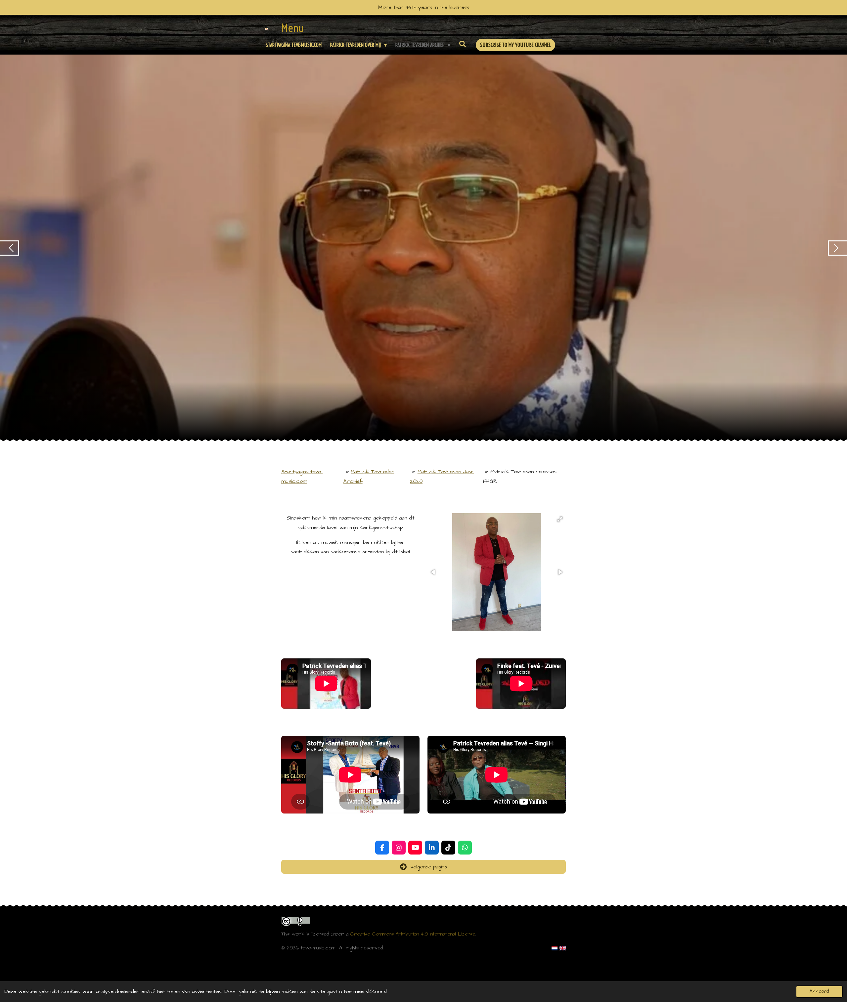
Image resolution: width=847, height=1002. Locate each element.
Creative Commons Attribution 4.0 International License (412, 934)
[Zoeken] (462, 44)
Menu (292, 28)
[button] (560, 519)
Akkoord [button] (819, 991)
